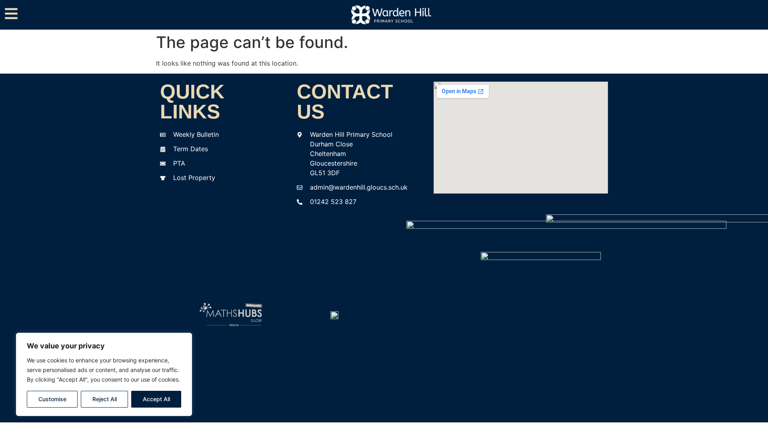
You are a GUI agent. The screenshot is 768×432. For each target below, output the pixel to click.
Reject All (104, 399)
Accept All (156, 399)
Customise (52, 399)
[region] (104, 374)
